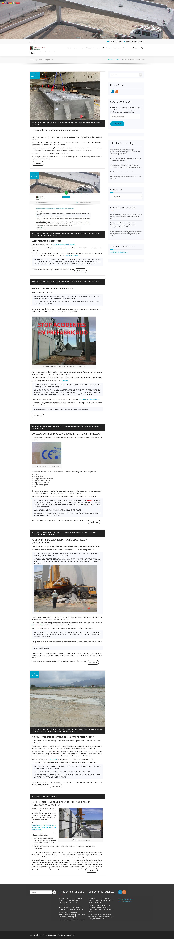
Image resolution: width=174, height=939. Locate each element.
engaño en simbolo (93, 426)
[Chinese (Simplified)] (18, 3)
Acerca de (78, 48)
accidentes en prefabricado (82, 233)
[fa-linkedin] (30, 41)
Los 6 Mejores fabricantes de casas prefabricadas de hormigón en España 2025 (126, 216)
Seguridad (66, 123)
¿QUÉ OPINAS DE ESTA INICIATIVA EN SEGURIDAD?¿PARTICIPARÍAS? (59, 541)
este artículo (52, 759)
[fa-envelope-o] (33, 41)
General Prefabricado (52, 426)
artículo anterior (37, 625)
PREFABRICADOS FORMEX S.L (89, 399)
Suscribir (117, 124)
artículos (64, 381)
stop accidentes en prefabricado (51, 235)
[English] (5, 3)
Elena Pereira (115, 232)
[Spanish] (3, 3)
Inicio (69, 48)
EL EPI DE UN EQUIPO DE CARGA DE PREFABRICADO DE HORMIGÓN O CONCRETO (61, 803)
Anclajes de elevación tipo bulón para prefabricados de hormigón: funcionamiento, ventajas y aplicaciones (125, 152)
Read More (38, 163)
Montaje (53, 123)
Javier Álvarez (37, 123)
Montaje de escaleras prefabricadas (122, 172)
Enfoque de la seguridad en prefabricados (55, 129)
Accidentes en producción (118, 252)
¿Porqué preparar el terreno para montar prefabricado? (63, 736)
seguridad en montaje (39, 428)
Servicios (116, 48)
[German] (10, 3)
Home (110, 59)
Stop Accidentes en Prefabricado (63, 245)
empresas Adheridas (72, 255)
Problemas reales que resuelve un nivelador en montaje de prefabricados (126, 159)
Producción (59, 123)
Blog (125, 48)
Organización (60, 729)
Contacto (133, 48)
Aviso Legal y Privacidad (125, 899)
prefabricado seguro (87, 123)
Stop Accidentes (92, 48)
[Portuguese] (16, 3)
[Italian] (13, 3)
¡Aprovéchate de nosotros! (46, 240)
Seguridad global (43, 283)
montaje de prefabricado (56, 731)
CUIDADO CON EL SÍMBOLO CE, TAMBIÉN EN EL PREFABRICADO (66, 433)
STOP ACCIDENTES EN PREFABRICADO (52, 288)
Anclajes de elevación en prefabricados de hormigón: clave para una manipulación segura (126, 166)
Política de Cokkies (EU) (125, 901)
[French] (8, 3)
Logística (118, 59)
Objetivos (106, 48)
